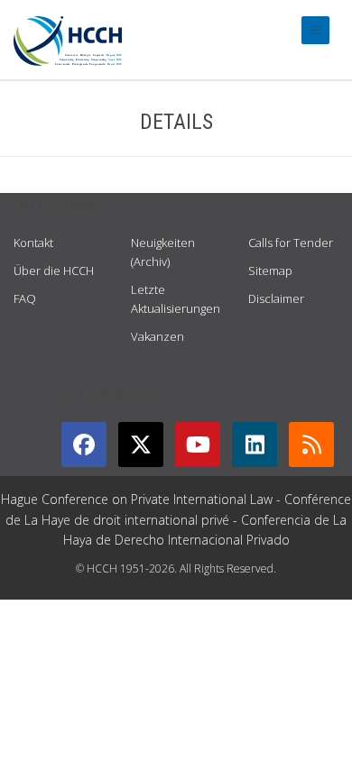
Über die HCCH (54, 270)
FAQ (25, 298)
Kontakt (33, 242)
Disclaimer (276, 298)
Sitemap (270, 270)
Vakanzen (157, 336)
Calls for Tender (290, 242)
